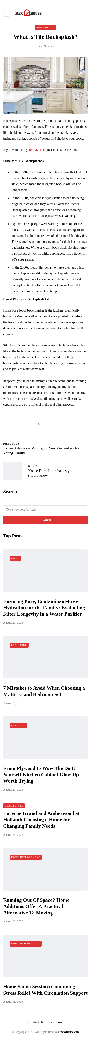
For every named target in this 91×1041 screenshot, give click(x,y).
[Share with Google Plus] (63, 424)
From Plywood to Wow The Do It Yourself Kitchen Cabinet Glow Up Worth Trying (41, 774)
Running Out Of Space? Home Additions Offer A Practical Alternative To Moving (36, 906)
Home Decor (45, 27)
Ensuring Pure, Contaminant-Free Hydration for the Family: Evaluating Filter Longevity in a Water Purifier (44, 607)
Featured (18, 725)
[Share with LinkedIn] (68, 424)
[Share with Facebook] (52, 424)
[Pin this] (73, 424)
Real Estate (14, 806)
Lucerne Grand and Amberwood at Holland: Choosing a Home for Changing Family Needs (41, 820)
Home (15, 558)
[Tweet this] (57, 424)
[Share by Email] (84, 424)
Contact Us (35, 1022)
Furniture (19, 645)
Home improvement (25, 857)
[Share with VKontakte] (78, 424)
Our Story (56, 1022)
